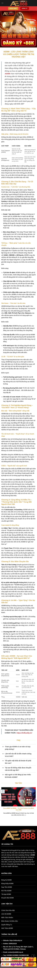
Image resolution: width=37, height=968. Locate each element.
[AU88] (18, 959)
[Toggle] (3, 747)
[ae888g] (18, 3)
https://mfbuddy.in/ (24, 733)
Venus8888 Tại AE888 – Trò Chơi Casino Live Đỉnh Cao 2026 (18, 809)
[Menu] (2, 3)
